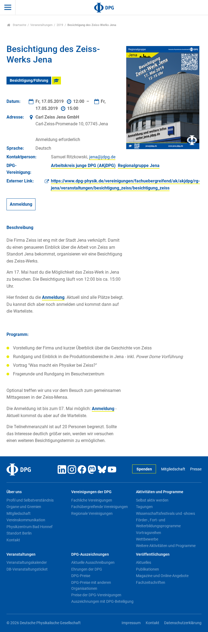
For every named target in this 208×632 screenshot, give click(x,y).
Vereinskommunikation (25, 520)
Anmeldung (21, 204)
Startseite (19, 25)
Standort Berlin (19, 533)
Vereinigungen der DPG (91, 492)
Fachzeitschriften (150, 582)
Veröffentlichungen (153, 554)
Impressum (131, 623)
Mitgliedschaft (173, 469)
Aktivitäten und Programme (159, 492)
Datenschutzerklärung (183, 623)
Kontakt (13, 540)
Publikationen (147, 569)
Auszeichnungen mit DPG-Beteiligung (102, 601)
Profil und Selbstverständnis (30, 500)
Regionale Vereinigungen (92, 513)
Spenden (144, 469)
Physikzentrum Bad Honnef (29, 527)
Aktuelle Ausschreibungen (93, 562)
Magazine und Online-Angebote (162, 576)
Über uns (14, 492)
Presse (196, 469)
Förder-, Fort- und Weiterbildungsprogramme (158, 523)
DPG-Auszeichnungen (90, 554)
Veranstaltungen (41, 25)
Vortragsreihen (148, 533)
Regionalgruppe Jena (139, 165)
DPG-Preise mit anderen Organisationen (91, 585)
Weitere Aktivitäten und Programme (166, 545)
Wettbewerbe (147, 539)
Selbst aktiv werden (152, 500)
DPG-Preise (80, 576)
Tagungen (144, 507)
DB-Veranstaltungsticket (27, 569)
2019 (60, 25)
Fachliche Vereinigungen (91, 500)
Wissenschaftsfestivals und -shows (165, 513)
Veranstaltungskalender (26, 562)
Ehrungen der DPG (86, 569)
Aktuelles (143, 562)
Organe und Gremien (23, 507)
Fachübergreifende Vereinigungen (99, 507)
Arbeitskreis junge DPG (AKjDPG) (83, 165)
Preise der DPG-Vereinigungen (96, 595)
